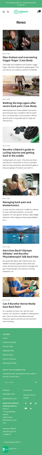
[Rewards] (5, 449)
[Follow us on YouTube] (25, 408)
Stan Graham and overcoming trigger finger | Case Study (20, 58)
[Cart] (38, 12)
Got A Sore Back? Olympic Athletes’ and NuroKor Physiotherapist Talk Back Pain (20, 254)
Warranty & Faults (10, 363)
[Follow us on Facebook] (25, 403)
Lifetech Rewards (9, 342)
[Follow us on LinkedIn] (30, 408)
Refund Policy (8, 355)
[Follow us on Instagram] (35, 403)
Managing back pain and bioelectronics (17, 203)
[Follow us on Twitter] (30, 403)
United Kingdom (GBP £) (12, 442)
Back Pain (6, 53)
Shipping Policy (8, 350)
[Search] (8, 12)
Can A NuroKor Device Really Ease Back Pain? (19, 305)
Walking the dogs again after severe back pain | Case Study (20, 104)
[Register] (36, 382)
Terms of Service (9, 359)
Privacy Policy (8, 346)
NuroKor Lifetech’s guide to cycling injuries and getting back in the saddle (18, 153)
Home (5, 338)
